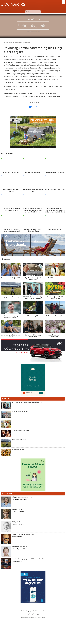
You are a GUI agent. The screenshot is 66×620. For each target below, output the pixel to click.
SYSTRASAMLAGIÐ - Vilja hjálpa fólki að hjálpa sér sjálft (28, 402)
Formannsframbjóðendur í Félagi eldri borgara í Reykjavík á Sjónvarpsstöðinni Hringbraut (55, 210)
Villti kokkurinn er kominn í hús (55, 189)
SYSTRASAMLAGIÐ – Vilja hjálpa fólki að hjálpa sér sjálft (33, 298)
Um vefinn (42, 611)
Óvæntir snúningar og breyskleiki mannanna (11, 317)
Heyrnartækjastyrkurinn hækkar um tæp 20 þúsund (11, 230)
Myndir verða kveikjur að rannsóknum (33, 279)
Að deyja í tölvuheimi (18, 522)
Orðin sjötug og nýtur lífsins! (20, 411)
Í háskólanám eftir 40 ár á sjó (55, 172)
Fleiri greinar (61, 493)
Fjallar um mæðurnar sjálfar (55, 316)
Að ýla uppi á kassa (17, 509)
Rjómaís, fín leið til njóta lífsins (11, 278)
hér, (44, 82)
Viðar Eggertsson (17, 536)
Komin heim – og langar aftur (20, 546)
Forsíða (23, 611)
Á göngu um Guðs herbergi (11, 297)
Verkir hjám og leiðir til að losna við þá (11, 336)
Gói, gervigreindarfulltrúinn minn (22, 497)
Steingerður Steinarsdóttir (20, 499)
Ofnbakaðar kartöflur (18, 449)
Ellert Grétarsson (17, 561)
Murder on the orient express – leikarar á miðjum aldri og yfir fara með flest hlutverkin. (33, 210)
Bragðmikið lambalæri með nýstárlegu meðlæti (11, 209)
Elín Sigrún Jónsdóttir (18, 524)
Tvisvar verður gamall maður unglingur (23, 534)
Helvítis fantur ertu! (54, 278)
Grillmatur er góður (33, 316)
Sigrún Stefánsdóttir (18, 511)
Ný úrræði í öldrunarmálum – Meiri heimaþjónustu (33, 230)
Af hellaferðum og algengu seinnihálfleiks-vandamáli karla (29, 559)
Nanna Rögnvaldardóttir (19, 548)
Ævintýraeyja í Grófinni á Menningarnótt (55, 298)
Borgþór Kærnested (54, 229)
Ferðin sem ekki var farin (11, 172)
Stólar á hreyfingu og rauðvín (20, 430)
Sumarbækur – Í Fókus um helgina (11, 190)
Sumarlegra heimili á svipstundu (54, 336)
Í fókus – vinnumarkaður (33, 172)
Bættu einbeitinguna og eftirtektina (33, 336)
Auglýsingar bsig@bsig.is (32, 611)
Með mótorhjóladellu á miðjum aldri (33, 190)
